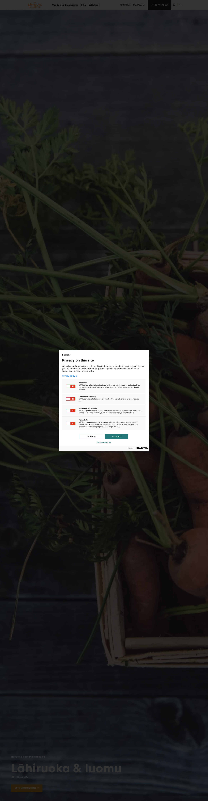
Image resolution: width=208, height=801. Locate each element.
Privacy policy (68, 376)
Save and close (104, 442)
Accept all (116, 436)
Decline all (91, 436)
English (66, 355)
